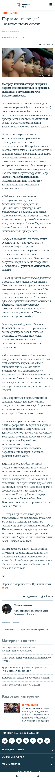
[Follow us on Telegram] (26, 741)
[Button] (46, 44)
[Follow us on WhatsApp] (33, 741)
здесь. (5, 588)
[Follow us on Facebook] (19, 741)
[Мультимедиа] (16, 776)
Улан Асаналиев (10, 31)
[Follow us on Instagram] (12, 741)
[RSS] (47, 741)
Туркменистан (30, 705)
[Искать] (38, 776)
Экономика (10, 13)
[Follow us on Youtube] (5, 741)
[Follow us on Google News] (40, 741)
